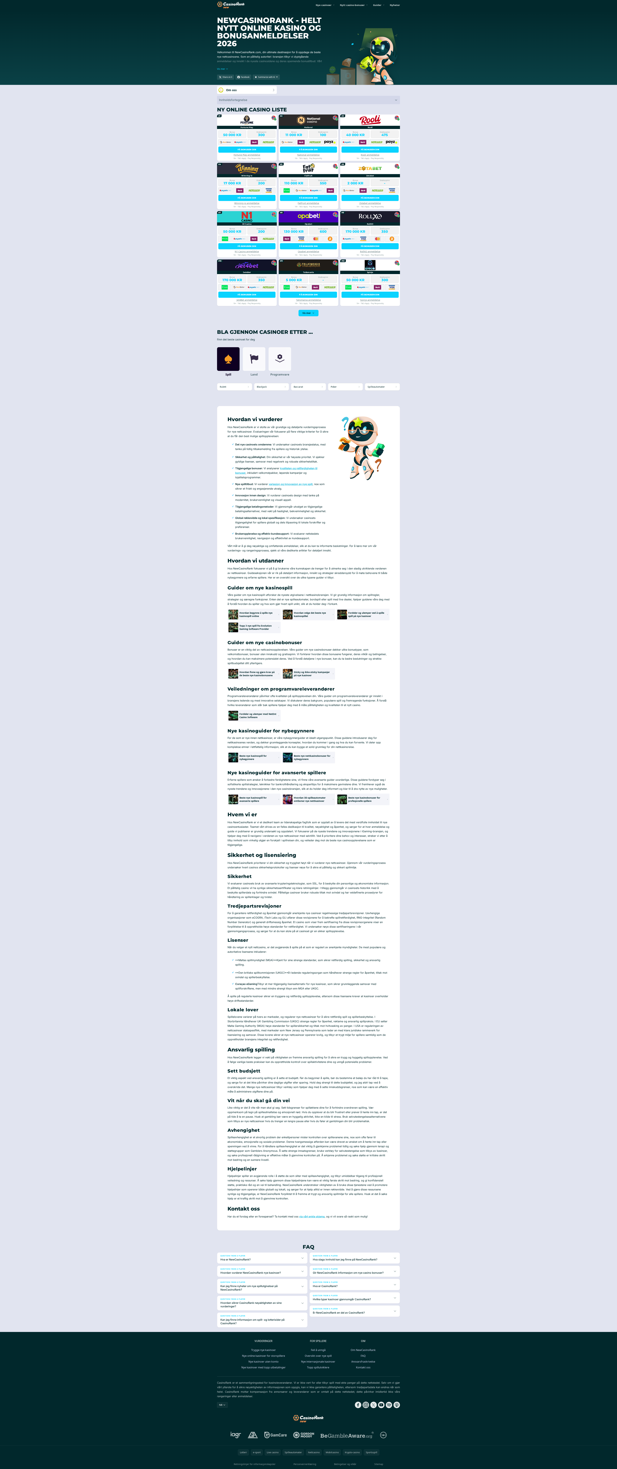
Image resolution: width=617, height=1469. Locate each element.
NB (220, 1404)
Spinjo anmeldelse (370, 299)
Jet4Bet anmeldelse (247, 299)
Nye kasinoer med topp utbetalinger (263, 1367)
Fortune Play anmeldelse (247, 154)
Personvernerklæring (305, 1464)
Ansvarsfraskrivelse (363, 1361)
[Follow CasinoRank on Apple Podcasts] (397, 1405)
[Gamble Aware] (347, 1435)
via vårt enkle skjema (312, 1216)
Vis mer (306, 313)
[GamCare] (275, 1435)
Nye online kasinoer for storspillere (263, 1356)
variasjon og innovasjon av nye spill (291, 484)
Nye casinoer (324, 5)
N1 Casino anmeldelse (247, 251)
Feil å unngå (318, 1350)
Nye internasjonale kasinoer (318, 1361)
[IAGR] (236, 1435)
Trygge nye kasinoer (263, 1350)
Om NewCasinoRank (363, 1350)
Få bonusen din (247, 149)
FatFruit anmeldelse (308, 203)
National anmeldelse (308, 154)
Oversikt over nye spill (318, 1356)
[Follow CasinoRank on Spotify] (389, 1405)
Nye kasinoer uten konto (263, 1361)
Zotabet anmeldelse (370, 203)
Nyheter (395, 5)
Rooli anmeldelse (370, 154)
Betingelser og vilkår (345, 1464)
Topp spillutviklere (318, 1367)
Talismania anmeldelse (308, 299)
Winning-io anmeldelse (246, 203)
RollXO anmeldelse (370, 251)
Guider (377, 5)
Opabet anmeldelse (308, 251)
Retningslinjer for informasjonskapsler (254, 1464)
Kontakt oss (363, 1367)
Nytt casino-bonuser (352, 5)
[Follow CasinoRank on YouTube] (381, 1405)
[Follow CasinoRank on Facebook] (358, 1405)
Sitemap (378, 1464)
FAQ (363, 1356)
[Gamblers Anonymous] (253, 1435)
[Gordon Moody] (303, 1435)
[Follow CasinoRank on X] (373, 1405)
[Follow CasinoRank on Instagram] (366, 1405)
